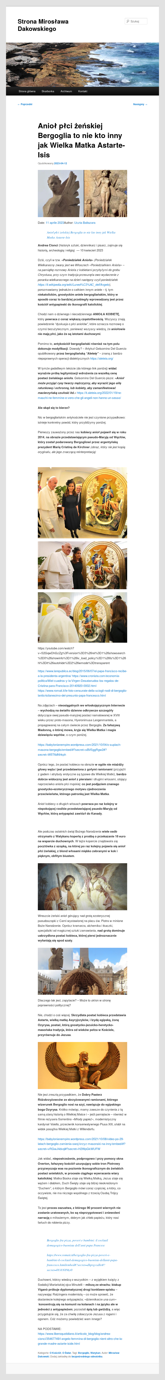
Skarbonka (48, 91)
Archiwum (66, 91)
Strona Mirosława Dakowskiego (43, 25)
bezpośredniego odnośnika (87, 1356)
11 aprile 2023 (55, 222)
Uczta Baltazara (84, 222)
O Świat (66, 1353)
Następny (140, 104)
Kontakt (82, 91)
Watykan (95, 1353)
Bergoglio (83, 1353)
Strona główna (27, 91)
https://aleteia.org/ (101, 358)
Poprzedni (25, 104)
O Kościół (55, 1353)
